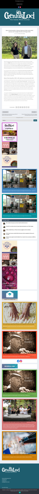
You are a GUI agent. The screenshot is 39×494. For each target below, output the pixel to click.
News (24, 33)
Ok (19, 492)
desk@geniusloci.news (5, 481)
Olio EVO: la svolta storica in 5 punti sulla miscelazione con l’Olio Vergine (16, 188)
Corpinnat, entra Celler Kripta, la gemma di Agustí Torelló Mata (15, 422)
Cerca (35, 120)
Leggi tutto (34, 190)
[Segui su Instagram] (20, 7)
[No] (37, 491)
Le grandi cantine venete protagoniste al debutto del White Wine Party (16, 454)
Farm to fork (20, 33)
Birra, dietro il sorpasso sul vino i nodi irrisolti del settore (17, 222)
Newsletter (19, 4)
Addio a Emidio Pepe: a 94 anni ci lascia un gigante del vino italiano (18, 229)
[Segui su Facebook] (18, 7)
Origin (9, 62)
